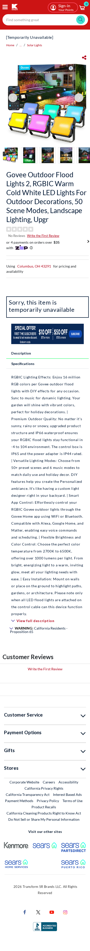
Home (10, 45)
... (21, 45)
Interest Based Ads (67, 794)
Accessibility (68, 782)
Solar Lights (34, 45)
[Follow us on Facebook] (25, 912)
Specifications (22, 364)
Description (21, 353)
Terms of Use (72, 801)
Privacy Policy (48, 801)
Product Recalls (44, 807)
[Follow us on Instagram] (65, 912)
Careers (49, 782)
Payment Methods (19, 801)
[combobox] (45, 19)
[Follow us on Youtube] (52, 912)
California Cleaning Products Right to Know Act (43, 813)
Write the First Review (43, 236)
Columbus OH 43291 (34, 266)
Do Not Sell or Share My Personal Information (44, 819)
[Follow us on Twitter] (38, 912)
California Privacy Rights (43, 788)
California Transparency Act (28, 794)
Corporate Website (25, 782)
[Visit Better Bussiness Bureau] (45, 926)
